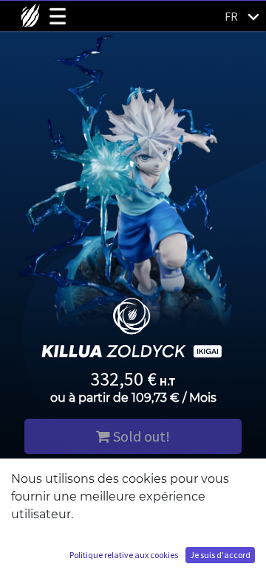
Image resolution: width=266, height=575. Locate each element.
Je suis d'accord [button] (220, 554)
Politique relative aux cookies (123, 554)
